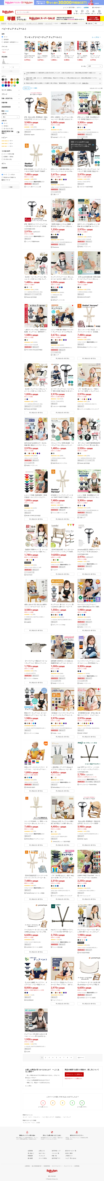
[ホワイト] (9, 79)
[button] (97, 7)
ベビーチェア (48, 23)
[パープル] (9, 85)
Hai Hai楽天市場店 (84, 952)
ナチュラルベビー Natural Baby (88, 784)
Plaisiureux (56, 247)
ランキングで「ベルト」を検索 (31, 1122)
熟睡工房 (81, 569)
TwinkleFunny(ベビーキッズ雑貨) (35, 893)
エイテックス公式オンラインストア (89, 409)
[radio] (2, 36)
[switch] (18, 132)
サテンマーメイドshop (59, 624)
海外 (7, 111)
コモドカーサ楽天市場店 (86, 186)
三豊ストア (56, 194)
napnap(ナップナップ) (59, 137)
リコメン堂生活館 (57, 947)
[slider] (1, 64)
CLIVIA (28, 1051)
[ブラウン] (11, 79)
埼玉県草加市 (30, 1000)
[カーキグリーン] (17, 79)
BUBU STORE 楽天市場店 (33, 515)
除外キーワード (6, 180)
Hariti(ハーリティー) (84, 246)
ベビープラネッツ (57, 1000)
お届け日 (4, 120)
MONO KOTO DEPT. (84, 297)
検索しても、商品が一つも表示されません (38, 1082)
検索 (11, 71)
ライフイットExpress (32, 678)
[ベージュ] (14, 79)
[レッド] (9, 82)
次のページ (81, 1057)
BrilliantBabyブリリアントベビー (88, 347)
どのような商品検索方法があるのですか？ (38, 1080)
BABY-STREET (83, 733)
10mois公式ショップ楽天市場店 (61, 841)
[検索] (70, 12)
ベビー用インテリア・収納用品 (34, 23)
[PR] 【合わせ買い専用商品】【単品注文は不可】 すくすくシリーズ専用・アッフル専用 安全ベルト (35, 119)
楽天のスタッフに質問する (74, 1074)
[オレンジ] (11, 82)
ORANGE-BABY (30, 787)
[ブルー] (3, 85)
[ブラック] (3, 79)
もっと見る (28, 1085)
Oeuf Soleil (29, 575)
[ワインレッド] (6, 82)
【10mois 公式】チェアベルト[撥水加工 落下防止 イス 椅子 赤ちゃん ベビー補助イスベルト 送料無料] (62, 823)
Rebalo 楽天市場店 (31, 297)
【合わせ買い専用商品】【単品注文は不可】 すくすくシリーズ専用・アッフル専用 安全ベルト (89, 823)
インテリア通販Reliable (32, 241)
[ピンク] (3, 82)
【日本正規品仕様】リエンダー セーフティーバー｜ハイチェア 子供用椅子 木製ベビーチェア (62, 552)
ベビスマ (55, 569)
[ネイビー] (6, 85)
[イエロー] (14, 82)
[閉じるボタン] (100, 74)
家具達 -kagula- (30, 134)
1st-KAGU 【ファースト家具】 (34, 947)
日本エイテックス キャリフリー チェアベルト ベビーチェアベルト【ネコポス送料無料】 (36, 769)
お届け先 (4, 113)
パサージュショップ (84, 895)
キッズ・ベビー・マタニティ (16, 23)
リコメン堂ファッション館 (33, 186)
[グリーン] (17, 82)
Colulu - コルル (57, 733)
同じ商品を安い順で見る (62, 358)
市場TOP (3, 23)
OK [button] (93, 145)
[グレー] (6, 79)
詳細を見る (85, 83)
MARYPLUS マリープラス (60, 463)
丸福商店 (28, 622)
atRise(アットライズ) (58, 300)
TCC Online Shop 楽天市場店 (34, 350)
